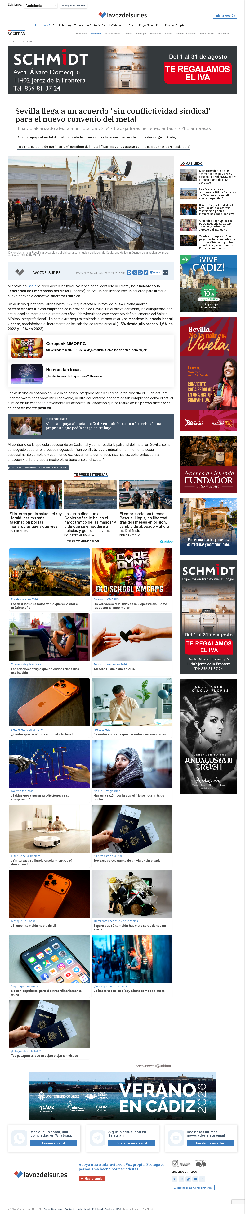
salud (168, 33)
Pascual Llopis (174, 25)
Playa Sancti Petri (151, 25)
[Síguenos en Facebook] (202, 1179)
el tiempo (224, 33)
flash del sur (207, 33)
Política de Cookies (103, 1209)
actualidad (13, 41)
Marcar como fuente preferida (194, 1187)
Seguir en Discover (75, 5)
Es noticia (41, 25)
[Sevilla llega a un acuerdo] (122, 15)
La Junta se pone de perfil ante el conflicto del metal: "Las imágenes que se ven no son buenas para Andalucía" (103, 147)
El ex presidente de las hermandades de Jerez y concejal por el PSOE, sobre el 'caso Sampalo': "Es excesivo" (217, 176)
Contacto (70, 1209)
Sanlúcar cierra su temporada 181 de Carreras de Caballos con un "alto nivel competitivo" (217, 194)
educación (155, 33)
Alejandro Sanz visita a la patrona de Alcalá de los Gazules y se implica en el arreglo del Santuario (216, 225)
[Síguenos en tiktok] (188, 1179)
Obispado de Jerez (124, 25)
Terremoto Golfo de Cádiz (91, 25)
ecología (141, 33)
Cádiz (32, 286)
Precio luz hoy (62, 25)
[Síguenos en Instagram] (181, 1179)
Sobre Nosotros (53, 1209)
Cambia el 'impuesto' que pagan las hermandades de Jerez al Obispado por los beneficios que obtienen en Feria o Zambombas (217, 242)
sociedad (96, 33)
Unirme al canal (53, 1143)
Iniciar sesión (225, 15)
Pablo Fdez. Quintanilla (79, 535)
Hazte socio (94, 1178)
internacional (112, 33)
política (128, 33)
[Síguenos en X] (174, 1179)
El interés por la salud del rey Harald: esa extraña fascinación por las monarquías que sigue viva (216, 210)
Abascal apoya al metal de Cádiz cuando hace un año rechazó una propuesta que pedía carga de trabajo (97, 137)
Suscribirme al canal (132, 1143)
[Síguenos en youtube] (195, 1179)
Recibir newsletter (210, 1143)
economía (81, 33)
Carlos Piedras (19, 530)
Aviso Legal (84, 1209)
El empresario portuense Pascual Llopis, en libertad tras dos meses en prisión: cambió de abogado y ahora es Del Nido (144, 522)
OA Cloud (147, 1209)
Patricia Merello (129, 535)
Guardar (157, 272)
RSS (118, 1209)
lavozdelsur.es (46, 273)
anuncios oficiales (185, 33)
